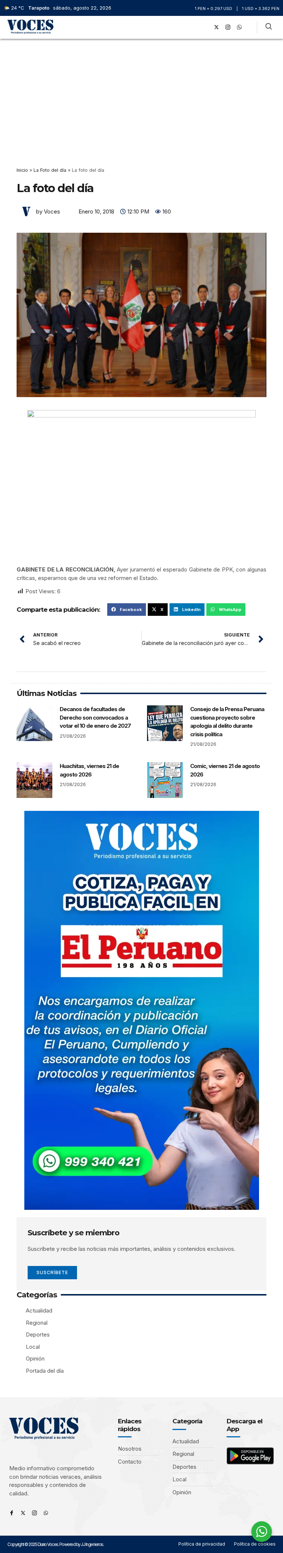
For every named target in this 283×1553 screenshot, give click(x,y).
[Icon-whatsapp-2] (239, 27)
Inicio (22, 170)
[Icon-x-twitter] (23, 1513)
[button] (195, 27)
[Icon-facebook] (11, 1513)
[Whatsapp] (45, 1513)
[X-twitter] (216, 27)
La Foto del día (50, 170)
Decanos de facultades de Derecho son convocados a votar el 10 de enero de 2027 (95, 717)
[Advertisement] (141, 94)
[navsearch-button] (268, 27)
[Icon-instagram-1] (228, 27)
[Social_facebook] (205, 27)
